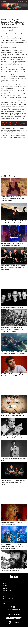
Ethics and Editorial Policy (7, 590)
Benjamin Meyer (15, 27)
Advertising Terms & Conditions (8, 592)
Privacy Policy (5, 585)
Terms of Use (5, 588)
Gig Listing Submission (6, 601)
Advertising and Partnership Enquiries (9, 598)
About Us (4, 583)
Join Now (23, 123)
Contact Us (4, 603)
